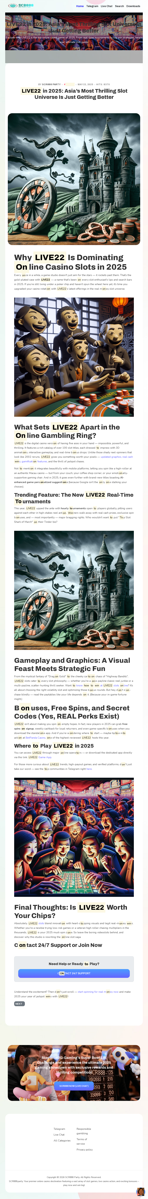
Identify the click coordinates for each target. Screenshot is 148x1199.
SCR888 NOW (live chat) (74, 1086)
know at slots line (102, 685)
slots (36, 923)
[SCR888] (21, 5)
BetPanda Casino (35, 737)
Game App (40, 757)
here (89, 769)
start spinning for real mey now (98, 992)
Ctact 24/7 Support (74, 973)
